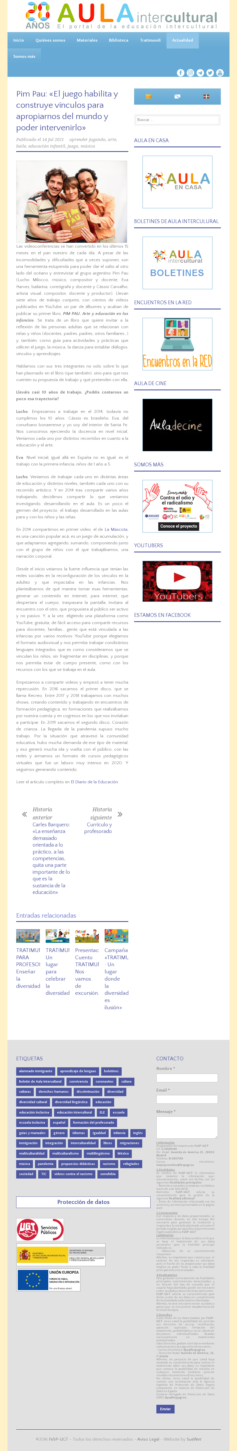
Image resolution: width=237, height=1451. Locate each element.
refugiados (131, 1164)
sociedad (26, 1174)
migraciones (129, 1143)
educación (103, 1102)
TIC (44, 1174)
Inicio (18, 40)
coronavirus (105, 1081)
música (88, 146)
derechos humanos (54, 1092)
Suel (194, 1439)
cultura (126, 1081)
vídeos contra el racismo (73, 1174)
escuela (119, 1112)
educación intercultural (74, 1112)
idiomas (79, 1133)
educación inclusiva (34, 1112)
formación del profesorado (93, 1123)
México (123, 1153)
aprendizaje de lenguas (78, 1071)
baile (21, 146)
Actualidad (182, 40)
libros (107, 1143)
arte (112, 139)
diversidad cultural (33, 1102)
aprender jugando (87, 139)
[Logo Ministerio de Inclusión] (61, 1265)
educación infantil (46, 146)
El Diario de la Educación (94, 782)
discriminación (88, 1092)
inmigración (28, 1143)
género (59, 1133)
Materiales (87, 40)
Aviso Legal (148, 1439)
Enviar (165, 1409)
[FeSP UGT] (40, 1239)
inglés (138, 1133)
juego (73, 146)
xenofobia (108, 1174)
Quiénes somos (50, 40)
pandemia (45, 1164)
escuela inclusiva (32, 1123)
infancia (119, 1133)
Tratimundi (150, 40)
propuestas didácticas (78, 1164)
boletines (111, 1071)
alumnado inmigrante (35, 1071)
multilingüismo (98, 1153)
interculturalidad (83, 1143)
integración (54, 1143)
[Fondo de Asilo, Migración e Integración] (48, 1290)
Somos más (24, 56)
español (59, 1123)
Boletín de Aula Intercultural (40, 1081)
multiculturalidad (32, 1153)
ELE (102, 1112)
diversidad (115, 1092)
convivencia (78, 1081)
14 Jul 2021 (53, 139)
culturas (25, 1092)
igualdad (99, 1133)
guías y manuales (32, 1133)
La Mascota (116, 529)
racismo (109, 1164)
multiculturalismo (65, 1153)
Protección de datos (83, 1202)
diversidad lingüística (71, 1102)
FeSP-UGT (58, 1439)
